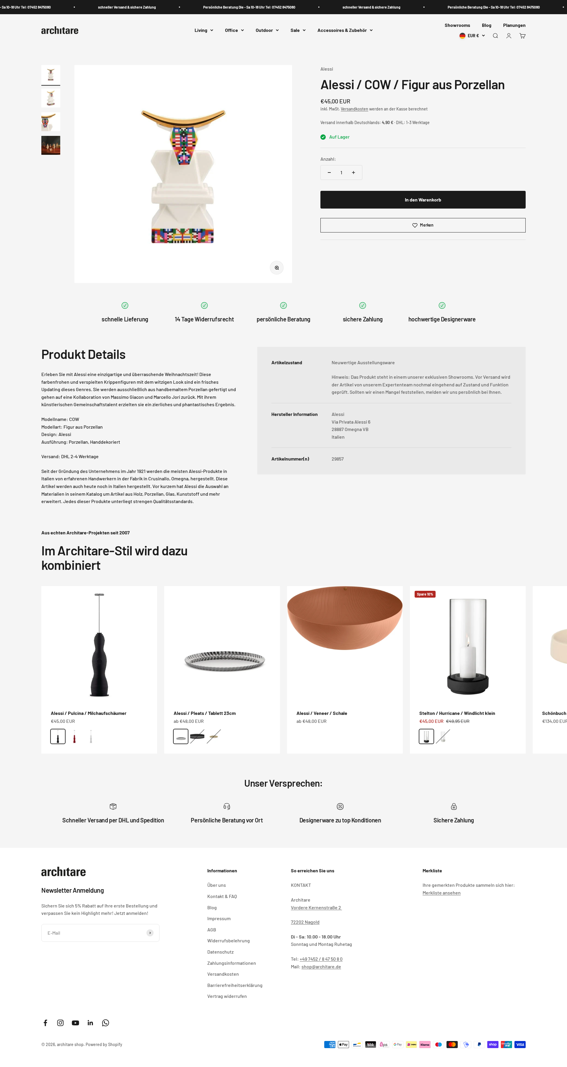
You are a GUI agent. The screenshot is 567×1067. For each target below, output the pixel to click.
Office (231, 30)
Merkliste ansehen (442, 892)
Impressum (219, 918)
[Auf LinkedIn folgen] (90, 1023)
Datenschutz (220, 951)
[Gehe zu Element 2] (50, 99)
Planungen (514, 25)
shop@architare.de (321, 966)
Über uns (216, 885)
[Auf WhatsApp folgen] (106, 1023)
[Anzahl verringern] (329, 172)
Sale (295, 30)
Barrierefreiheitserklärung (235, 985)
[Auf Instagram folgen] (60, 1023)
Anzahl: (328, 159)
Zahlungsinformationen (231, 963)
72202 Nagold (305, 922)
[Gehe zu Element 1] (50, 75)
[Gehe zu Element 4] (50, 146)
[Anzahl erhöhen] (353, 172)
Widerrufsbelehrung (228, 940)
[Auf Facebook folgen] (45, 1023)
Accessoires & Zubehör (342, 30)
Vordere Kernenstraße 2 (316, 907)
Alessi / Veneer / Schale (321, 713)
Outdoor (264, 30)
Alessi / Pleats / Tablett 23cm (205, 713)
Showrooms (457, 25)
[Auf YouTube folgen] (75, 1023)
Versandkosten (354, 108)
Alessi (326, 68)
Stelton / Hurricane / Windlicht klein (457, 713)
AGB (211, 929)
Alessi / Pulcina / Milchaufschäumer (88, 713)
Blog (486, 25)
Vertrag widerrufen (227, 996)
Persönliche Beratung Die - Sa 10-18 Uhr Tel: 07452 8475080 (235, 7)
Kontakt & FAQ (222, 896)
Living (201, 30)
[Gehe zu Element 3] (50, 122)
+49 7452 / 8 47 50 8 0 (321, 959)
